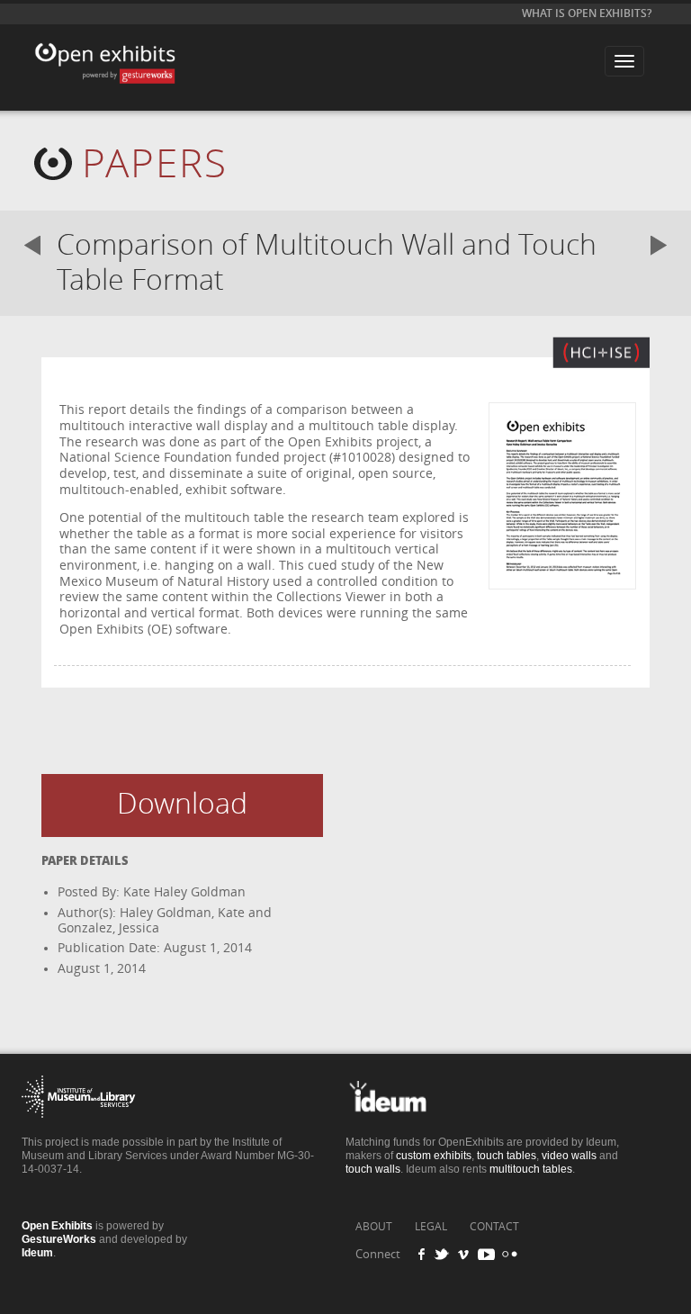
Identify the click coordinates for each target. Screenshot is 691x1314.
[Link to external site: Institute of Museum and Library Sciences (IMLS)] (79, 1130)
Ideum (37, 1252)
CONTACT (494, 1226)
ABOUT (373, 1226)
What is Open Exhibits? (586, 13)
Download (182, 804)
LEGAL (431, 1226)
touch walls (373, 1169)
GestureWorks (59, 1239)
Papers (155, 164)
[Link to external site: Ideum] (403, 1130)
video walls (569, 1155)
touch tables (506, 1155)
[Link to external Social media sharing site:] (447, 1254)
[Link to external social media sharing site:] (507, 1254)
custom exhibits (433, 1155)
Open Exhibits (125, 47)
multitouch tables (530, 1169)
